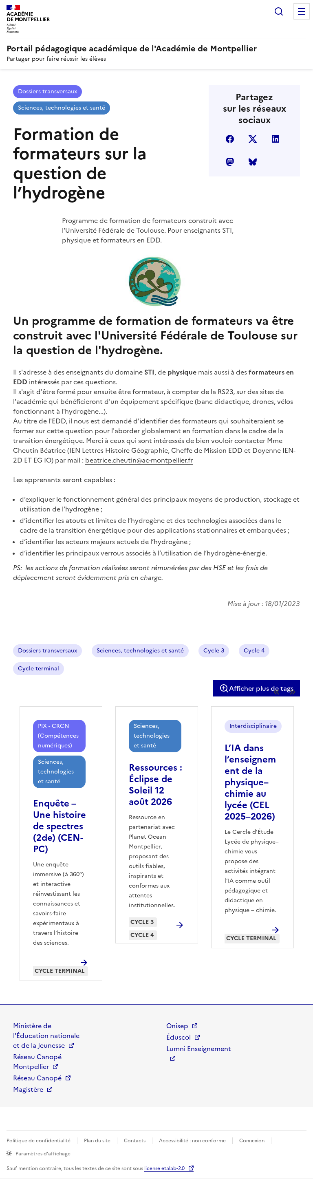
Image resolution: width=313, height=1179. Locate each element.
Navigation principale (301, 11)
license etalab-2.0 (164, 1168)
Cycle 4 (254, 650)
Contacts (134, 1140)
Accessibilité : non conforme (192, 1140)
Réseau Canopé (37, 1078)
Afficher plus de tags (261, 688)
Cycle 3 (213, 650)
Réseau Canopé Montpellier (37, 1061)
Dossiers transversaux (47, 91)
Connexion (252, 1140)
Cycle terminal (38, 668)
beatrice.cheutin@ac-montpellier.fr (139, 460)
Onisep (177, 1026)
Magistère (28, 1089)
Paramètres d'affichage (43, 1153)
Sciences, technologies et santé (61, 108)
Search (279, 11)
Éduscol (178, 1037)
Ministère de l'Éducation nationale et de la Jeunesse (46, 1035)
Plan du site (97, 1140)
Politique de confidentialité (39, 1140)
